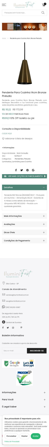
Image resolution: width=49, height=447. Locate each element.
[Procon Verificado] (24, 378)
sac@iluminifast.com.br (15, 301)
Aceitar (36, 436)
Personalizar (11, 436)
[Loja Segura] (18, 367)
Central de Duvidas (14, 322)
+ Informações (8, 147)
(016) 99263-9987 (13, 307)
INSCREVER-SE (37, 350)
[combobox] (24, 12)
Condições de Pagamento (17, 240)
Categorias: (6, 159)
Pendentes (19, 159)
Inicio (4, 38)
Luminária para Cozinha (22, 161)
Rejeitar (25, 436)
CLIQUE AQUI (7, 133)
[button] (22, 83)
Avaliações (9, 224)
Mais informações (13, 216)
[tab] (24, 187)
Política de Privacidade (11, 441)
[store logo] (24, 4)
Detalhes (8, 187)
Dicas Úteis (9, 232)
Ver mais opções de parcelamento (25, 176)
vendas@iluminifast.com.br (17, 295)
